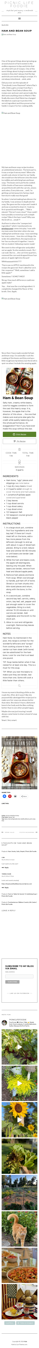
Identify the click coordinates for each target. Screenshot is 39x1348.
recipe (33, 819)
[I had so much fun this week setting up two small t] (19, 1301)
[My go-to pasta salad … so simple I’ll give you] (19, 1265)
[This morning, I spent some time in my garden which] (19, 1119)
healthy (22, 819)
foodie (16, 819)
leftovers (27, 819)
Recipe (10, 817)
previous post (7, 228)
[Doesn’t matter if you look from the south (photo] (19, 1192)
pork (31, 819)
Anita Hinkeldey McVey (12, 815)
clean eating (11, 819)
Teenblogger (6, 874)
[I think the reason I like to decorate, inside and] (19, 1083)
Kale (25, 1341)
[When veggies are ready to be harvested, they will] (19, 1047)
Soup (3, 820)
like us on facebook (19, 993)
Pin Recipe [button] (20, 441)
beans (6, 819)
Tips (13, 817)
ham (19, 819)
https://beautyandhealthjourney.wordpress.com (17, 884)
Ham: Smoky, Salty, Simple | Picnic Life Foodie (22, 851)
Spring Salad (9, 832)
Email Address (10, 972)
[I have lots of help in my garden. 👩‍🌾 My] (19, 1229)
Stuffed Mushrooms (26, 832)
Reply (7, 867)
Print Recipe (21, 434)
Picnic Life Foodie (19, 4)
